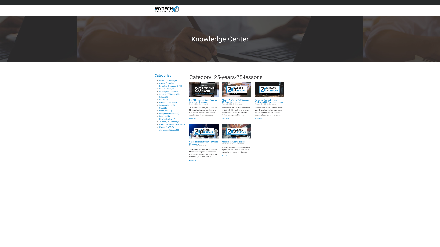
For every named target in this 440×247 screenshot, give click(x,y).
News (163, 100)
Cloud (163, 108)
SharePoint (165, 111)
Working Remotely (168, 91)
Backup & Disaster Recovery (172, 124)
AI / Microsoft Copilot (169, 130)
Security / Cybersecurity (170, 86)
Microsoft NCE (166, 127)
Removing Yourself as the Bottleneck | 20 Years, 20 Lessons (269, 101)
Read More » (193, 119)
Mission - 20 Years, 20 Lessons (235, 142)
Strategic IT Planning (169, 94)
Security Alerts (167, 105)
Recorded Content (168, 80)
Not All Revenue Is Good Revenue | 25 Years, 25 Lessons (203, 101)
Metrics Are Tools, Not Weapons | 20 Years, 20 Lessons (236, 101)
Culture (164, 97)
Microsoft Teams (168, 102)
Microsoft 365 (166, 83)
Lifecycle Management (170, 113)
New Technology (167, 119)
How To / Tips (166, 89)
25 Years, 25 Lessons (169, 122)
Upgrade (164, 116)
